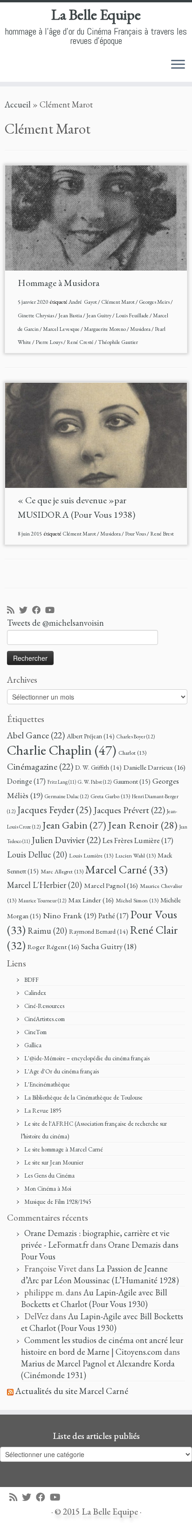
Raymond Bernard (98, 931)
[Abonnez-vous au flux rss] (13, 610)
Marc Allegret (62, 871)
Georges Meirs (155, 302)
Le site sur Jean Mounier (53, 1162)
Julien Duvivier (66, 840)
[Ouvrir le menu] (178, 65)
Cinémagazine (40, 766)
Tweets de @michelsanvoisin (55, 622)
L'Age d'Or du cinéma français (61, 1071)
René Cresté (81, 342)
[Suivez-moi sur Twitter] (25, 610)
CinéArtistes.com (44, 1019)
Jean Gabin (74, 825)
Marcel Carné (126, 869)
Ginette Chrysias (36, 315)
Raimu (47, 930)
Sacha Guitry (109, 946)
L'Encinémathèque (47, 1084)
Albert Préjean (91, 736)
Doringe (26, 781)
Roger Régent (53, 946)
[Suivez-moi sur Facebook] (38, 610)
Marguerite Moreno (105, 329)
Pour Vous (136, 533)
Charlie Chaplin (62, 750)
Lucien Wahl (135, 855)
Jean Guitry (99, 315)
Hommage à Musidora (58, 283)
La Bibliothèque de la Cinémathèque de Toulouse (83, 1097)
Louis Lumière (91, 855)
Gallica (32, 1045)
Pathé (113, 916)
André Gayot (83, 302)
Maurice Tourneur (42, 900)
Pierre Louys (49, 342)
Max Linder (91, 900)
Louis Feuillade (133, 315)
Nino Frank (69, 915)
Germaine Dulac (67, 796)
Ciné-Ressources (44, 1006)
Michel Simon (137, 900)
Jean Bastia (70, 315)
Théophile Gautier (118, 342)
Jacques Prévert (129, 810)
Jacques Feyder (54, 809)
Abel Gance (36, 735)
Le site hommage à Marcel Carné (63, 1149)
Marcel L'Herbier (44, 884)
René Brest (162, 533)
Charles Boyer (136, 736)
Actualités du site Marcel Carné (71, 1391)
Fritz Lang (62, 782)
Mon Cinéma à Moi (47, 1189)
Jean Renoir (143, 825)
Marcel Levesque (62, 329)
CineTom (35, 1032)
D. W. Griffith (98, 767)
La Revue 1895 (42, 1111)
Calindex (35, 993)
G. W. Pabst (94, 781)
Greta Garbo (110, 796)
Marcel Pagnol (111, 885)
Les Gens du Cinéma (49, 1176)
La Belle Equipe (96, 14)
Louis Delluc (37, 854)
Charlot (132, 753)
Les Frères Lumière (138, 840)
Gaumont (132, 781)
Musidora (140, 329)
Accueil (18, 104)
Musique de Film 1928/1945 (57, 1202)
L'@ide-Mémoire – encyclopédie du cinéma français (87, 1058)
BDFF (31, 980)
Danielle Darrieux (154, 767)
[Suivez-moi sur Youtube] (52, 610)
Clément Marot (118, 302)
